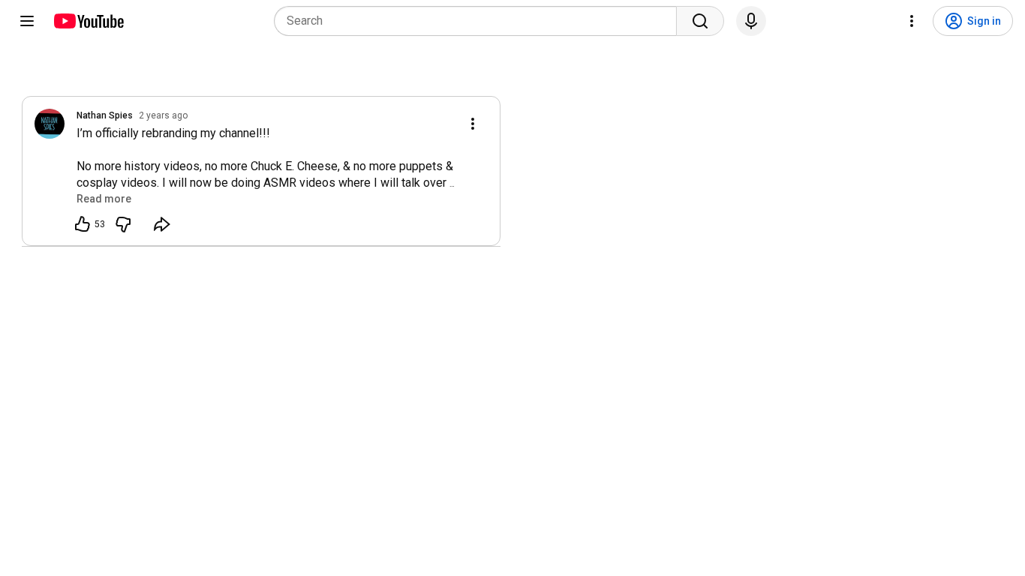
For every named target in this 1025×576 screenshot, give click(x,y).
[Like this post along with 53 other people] (83, 224)
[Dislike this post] (123, 224)
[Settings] (912, 21)
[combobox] (480, 21)
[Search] (700, 21)
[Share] (162, 224)
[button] (104, 198)
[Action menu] (473, 124)
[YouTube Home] (88, 21)
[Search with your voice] (751, 21)
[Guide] (27, 21)
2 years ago (163, 115)
